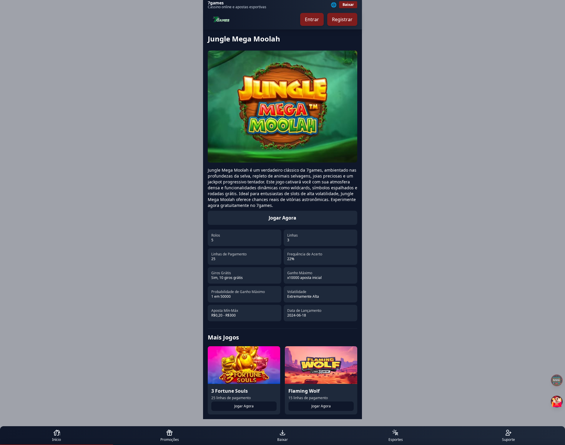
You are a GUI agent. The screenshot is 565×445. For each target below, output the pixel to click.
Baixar (348, 4)
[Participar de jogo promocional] (557, 401)
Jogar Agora (282, 218)
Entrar (312, 19)
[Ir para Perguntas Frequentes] (556, 380)
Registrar (342, 19)
